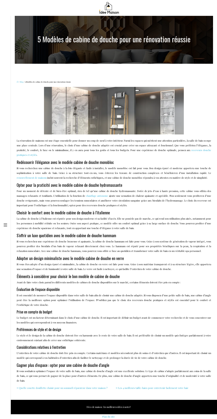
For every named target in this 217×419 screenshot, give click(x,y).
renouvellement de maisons (32, 177)
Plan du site (108, 416)
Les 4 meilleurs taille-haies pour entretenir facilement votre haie (153, 388)
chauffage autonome (97, 195)
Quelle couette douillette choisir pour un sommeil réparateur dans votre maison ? (63, 388)
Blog (21, 82)
